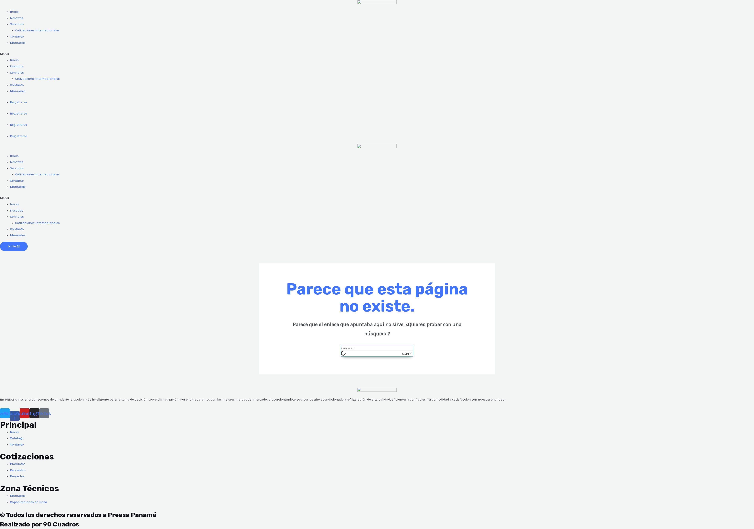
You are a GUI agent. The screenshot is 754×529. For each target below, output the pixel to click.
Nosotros (16, 18)
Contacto (17, 36)
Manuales (18, 43)
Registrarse (18, 102)
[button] (377, 54)
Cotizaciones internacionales (37, 30)
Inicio (14, 12)
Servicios (17, 24)
